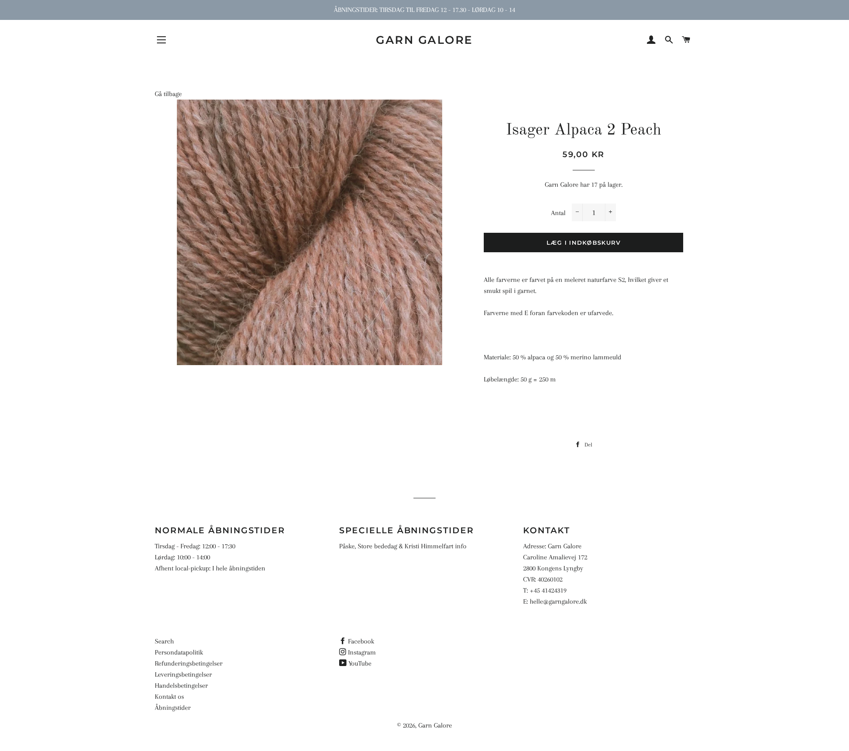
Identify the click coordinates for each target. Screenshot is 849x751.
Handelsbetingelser (181, 685)
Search (164, 641)
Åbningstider (173, 708)
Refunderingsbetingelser (188, 663)
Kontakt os (169, 697)
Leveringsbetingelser (183, 674)
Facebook (361, 641)
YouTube (359, 663)
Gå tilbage (168, 94)
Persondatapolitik (179, 652)
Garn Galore (424, 39)
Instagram (362, 652)
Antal (558, 213)
